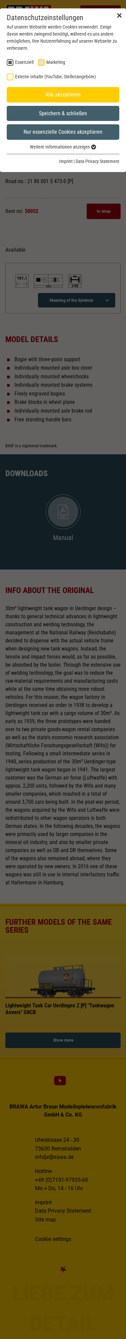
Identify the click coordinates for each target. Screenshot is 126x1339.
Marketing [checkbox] (55, 62)
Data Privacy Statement (97, 161)
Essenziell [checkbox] (24, 62)
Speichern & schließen (63, 113)
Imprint (66, 161)
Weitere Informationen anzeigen (60, 147)
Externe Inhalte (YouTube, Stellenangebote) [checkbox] (55, 76)
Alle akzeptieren (63, 94)
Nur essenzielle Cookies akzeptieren (63, 132)
